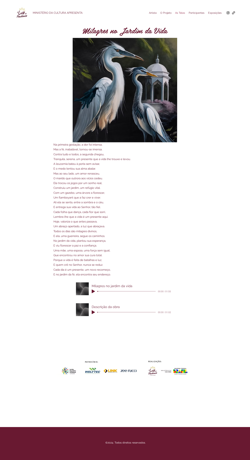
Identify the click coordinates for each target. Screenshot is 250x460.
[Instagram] (228, 13)
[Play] (93, 291)
